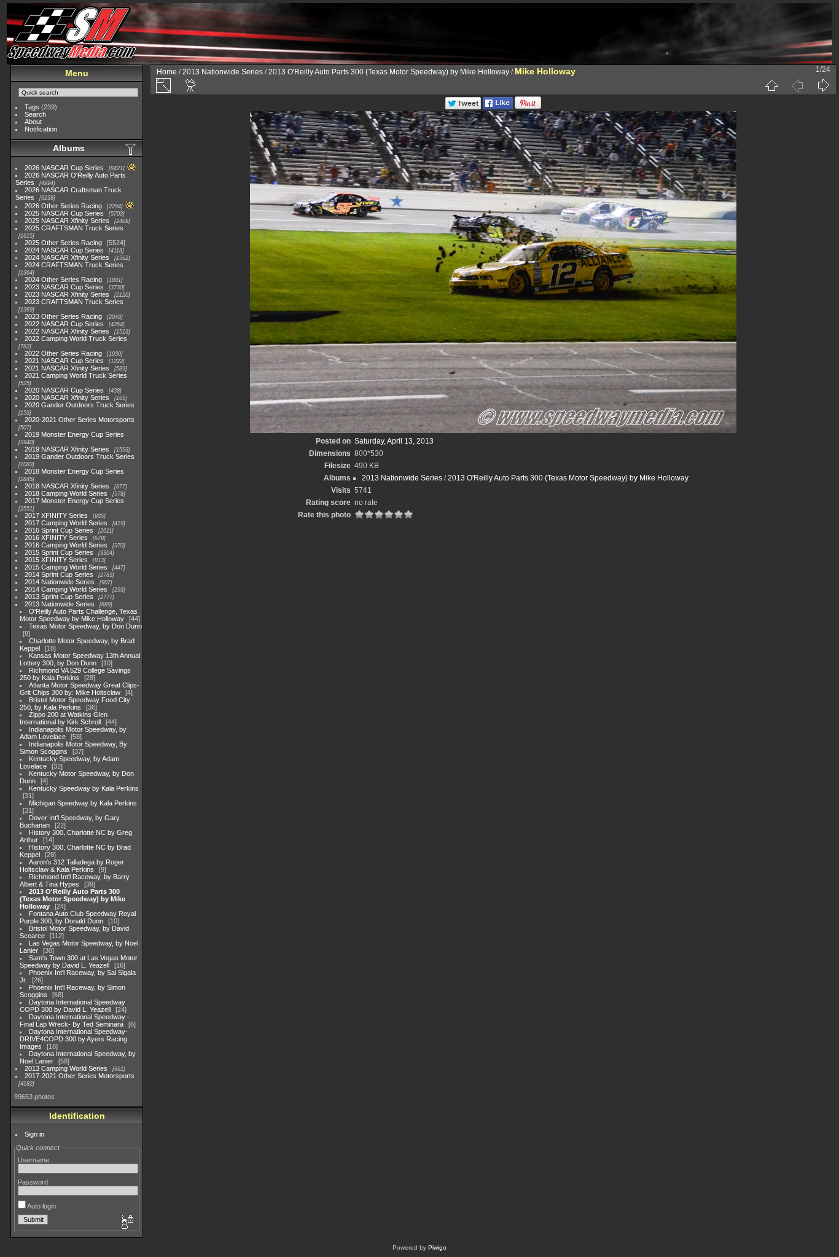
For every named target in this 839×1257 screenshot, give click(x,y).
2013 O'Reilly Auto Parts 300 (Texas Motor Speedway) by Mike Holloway (72, 899)
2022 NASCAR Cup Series (64, 323)
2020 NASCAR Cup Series (64, 390)
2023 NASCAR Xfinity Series (67, 294)
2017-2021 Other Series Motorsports (80, 1075)
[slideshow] (191, 85)
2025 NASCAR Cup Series (64, 213)
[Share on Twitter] (463, 107)
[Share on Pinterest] (528, 107)
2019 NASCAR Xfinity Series (67, 449)
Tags (32, 107)
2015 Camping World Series (66, 567)
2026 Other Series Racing (63, 206)
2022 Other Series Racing (63, 353)
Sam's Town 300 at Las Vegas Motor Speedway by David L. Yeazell (79, 961)
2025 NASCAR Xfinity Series (67, 220)
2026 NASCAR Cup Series (64, 167)
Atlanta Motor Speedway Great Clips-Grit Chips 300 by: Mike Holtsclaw (79, 688)
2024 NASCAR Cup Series (64, 250)
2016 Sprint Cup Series (59, 530)
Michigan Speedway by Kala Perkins (83, 803)
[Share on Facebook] (498, 107)
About (33, 121)
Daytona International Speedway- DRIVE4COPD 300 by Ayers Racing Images (74, 1039)
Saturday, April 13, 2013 (394, 441)
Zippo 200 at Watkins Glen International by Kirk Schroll (63, 718)
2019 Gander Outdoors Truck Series (80, 456)
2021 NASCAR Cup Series (64, 360)
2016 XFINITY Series (56, 537)
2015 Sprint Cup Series (59, 552)
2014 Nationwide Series (60, 581)
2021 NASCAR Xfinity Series (67, 368)
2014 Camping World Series (66, 589)
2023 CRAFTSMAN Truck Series (74, 301)
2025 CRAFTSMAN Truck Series (74, 228)
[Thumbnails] (771, 85)
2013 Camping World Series (66, 1068)
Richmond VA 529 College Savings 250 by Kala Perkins (75, 674)
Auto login (41, 1206)
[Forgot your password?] (127, 1223)
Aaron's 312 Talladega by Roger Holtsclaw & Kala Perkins (72, 865)
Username (33, 1160)
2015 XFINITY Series (56, 559)
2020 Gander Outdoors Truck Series (80, 405)
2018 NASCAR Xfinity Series (67, 486)
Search (35, 114)
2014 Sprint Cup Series (59, 574)
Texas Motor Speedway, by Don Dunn (85, 626)
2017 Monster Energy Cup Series (74, 500)
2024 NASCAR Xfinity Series (67, 257)
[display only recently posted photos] (131, 149)
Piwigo (437, 1247)
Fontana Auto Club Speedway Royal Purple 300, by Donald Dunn (78, 917)
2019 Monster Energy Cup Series (74, 434)
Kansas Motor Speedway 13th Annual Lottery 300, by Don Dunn (80, 659)
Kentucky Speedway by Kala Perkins (84, 788)
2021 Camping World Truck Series (76, 375)
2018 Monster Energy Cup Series (74, 471)
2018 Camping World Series (66, 493)
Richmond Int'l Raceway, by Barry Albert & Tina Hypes (75, 880)
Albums (69, 148)
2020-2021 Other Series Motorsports (80, 419)
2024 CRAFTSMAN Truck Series (74, 264)
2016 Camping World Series (66, 545)
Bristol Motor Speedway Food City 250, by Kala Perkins (75, 703)
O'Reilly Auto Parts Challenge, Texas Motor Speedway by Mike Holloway (79, 615)
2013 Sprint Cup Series (59, 596)
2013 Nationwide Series (60, 604)
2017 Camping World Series (66, 523)
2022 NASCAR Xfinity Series (67, 331)
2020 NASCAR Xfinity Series (67, 397)
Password (33, 1182)
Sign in (34, 1134)
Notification (41, 129)
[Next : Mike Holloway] (823, 85)
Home (167, 72)
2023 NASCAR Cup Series (64, 287)
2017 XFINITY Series (56, 515)
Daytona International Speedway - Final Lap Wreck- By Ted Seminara (75, 1020)
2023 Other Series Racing (63, 316)
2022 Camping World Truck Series (76, 338)
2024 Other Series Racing (63, 279)
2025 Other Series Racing (63, 242)
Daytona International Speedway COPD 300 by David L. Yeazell (72, 1005)
